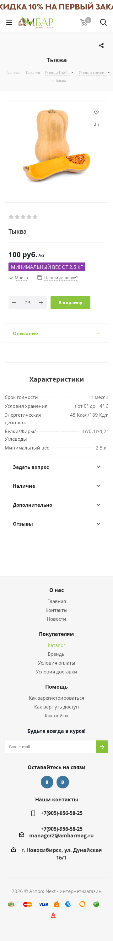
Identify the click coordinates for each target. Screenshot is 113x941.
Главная (56, 601)
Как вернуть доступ (56, 706)
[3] (23, 217)
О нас (56, 590)
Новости (56, 619)
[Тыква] (56, 146)
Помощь (56, 686)
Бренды (57, 654)
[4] (29, 217)
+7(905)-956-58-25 (62, 813)
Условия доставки (56, 671)
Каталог (56, 645)
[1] (11, 217)
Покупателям (56, 633)
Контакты (56, 610)
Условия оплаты (56, 663)
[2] (17, 217)
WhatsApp (62, 782)
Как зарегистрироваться (56, 698)
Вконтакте (47, 782)
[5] (35, 217)
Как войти (56, 715)
